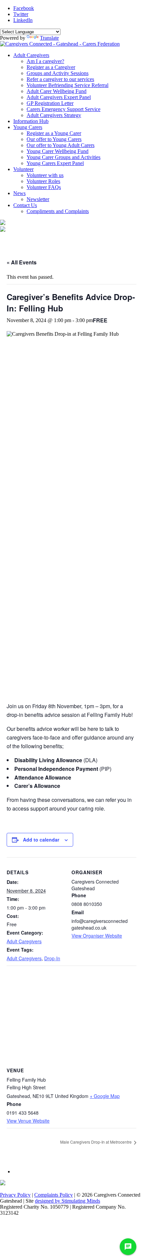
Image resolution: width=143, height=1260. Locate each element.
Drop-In (52, 958)
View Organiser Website (97, 935)
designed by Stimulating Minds (67, 1201)
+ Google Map (105, 1096)
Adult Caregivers (24, 941)
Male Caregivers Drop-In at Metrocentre (96, 1142)
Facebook (23, 8)
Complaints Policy (53, 1195)
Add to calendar (41, 839)
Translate (49, 38)
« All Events (22, 262)
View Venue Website (28, 1120)
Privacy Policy (15, 1195)
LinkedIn (23, 20)
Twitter (20, 14)
